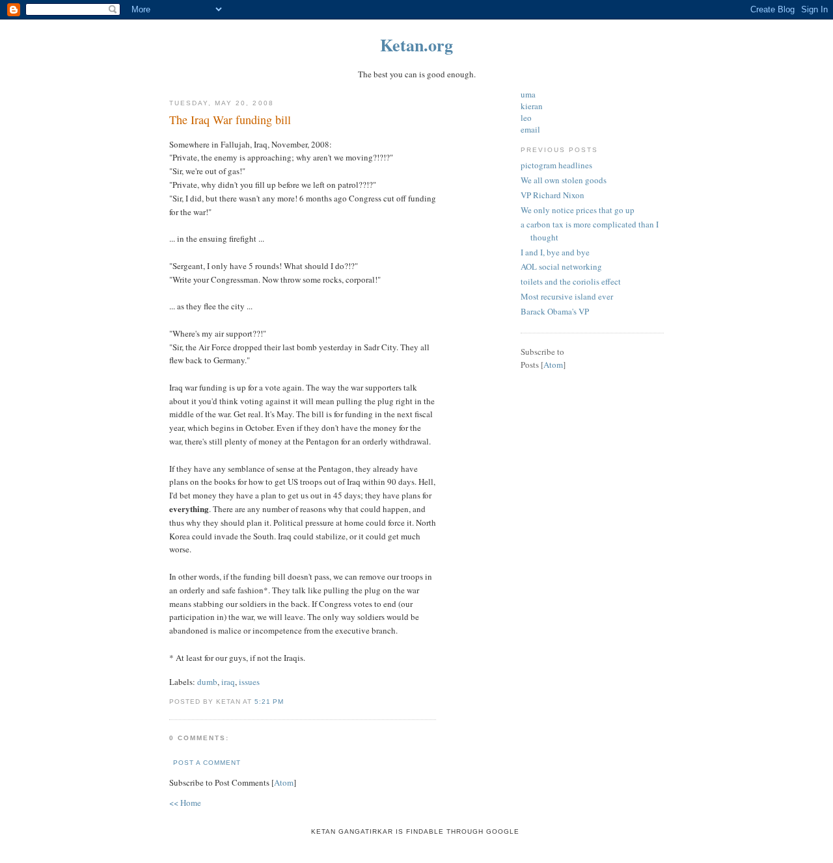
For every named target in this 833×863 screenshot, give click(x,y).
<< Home (185, 802)
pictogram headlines (556, 165)
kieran (532, 106)
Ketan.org (416, 44)
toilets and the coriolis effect (571, 281)
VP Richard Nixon (552, 195)
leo (526, 117)
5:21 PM (269, 701)
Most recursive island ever (567, 296)
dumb (207, 682)
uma (528, 94)
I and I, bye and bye (555, 252)
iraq (228, 682)
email (530, 129)
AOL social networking (561, 266)
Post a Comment (207, 762)
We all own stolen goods (564, 180)
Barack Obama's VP (555, 311)
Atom (284, 782)
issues (249, 682)
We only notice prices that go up (578, 210)
